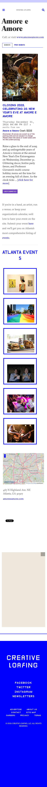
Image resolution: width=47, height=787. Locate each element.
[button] (43, 554)
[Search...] (43, 10)
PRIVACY (24, 716)
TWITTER (23, 687)
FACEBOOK (23, 683)
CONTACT (16, 713)
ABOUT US (32, 710)
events (5, 237)
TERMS (37, 716)
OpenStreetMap (32, 483)
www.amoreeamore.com (30, 37)
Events (7, 45)
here (30, 223)
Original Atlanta (23, 10)
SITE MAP (31, 713)
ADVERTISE (16, 710)
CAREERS (10, 716)
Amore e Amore (11, 131)
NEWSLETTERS (24, 696)
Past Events (19, 45)
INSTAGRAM (23, 692)
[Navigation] (2, 10)
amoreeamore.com (13, 498)
